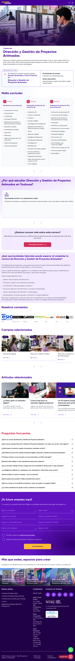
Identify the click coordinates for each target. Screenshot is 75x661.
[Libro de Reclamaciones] (59, 614)
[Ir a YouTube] (59, 594)
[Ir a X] (71, 594)
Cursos (4, 601)
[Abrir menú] (72, 3)
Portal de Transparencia (51, 656)
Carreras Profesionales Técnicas (13, 596)
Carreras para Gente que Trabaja (13, 599)
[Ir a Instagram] (54, 594)
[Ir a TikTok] (65, 594)
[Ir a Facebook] (48, 594)
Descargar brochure (36, 244)
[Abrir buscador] (69, 3)
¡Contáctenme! (37, 546)
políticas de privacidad (27, 535)
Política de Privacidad (37, 656)
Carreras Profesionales (9, 593)
